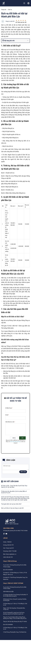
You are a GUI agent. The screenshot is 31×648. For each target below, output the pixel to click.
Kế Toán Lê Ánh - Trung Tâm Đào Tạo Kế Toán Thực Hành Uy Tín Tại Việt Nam (14, 486)
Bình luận (23, 471)
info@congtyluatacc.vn (11, 554)
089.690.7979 (9, 557)
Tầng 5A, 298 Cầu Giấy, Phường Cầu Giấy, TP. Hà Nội (15, 621)
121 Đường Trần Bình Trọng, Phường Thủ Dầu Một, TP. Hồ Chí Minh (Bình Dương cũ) (15, 595)
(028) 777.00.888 (12, 551)
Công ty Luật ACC (10, 21)
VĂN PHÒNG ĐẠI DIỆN (8, 591)
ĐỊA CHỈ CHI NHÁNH (8, 569)
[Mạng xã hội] (4, 534)
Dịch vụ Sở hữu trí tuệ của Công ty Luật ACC (12, 508)
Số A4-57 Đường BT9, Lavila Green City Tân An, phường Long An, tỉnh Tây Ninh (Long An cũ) (14, 613)
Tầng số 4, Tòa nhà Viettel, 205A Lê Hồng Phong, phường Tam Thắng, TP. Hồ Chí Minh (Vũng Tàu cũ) (14, 617)
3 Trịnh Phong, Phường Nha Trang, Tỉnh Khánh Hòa (14, 632)
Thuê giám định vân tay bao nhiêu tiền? (11, 504)
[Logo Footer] (11, 522)
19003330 (9, 542)
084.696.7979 (10, 545)
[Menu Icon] (24, 3)
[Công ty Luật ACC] (4, 3)
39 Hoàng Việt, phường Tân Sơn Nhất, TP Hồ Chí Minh (15, 530)
